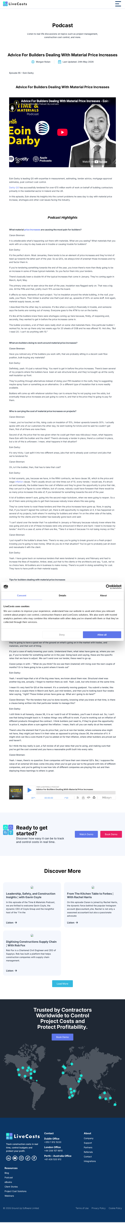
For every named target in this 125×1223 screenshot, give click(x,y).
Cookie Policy (115, 1208)
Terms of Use (82, 1208)
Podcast (9, 1177)
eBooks (8, 1182)
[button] (62, 983)
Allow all (102, 634)
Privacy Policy (99, 1208)
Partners (88, 1147)
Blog (7, 1173)
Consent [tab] (21, 595)
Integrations (90, 1161)
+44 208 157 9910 (53, 1150)
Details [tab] (62, 595)
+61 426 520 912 (52, 1159)
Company (88, 1138)
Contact (88, 1156)
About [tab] (103, 595)
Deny (62, 634)
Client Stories (11, 1186)
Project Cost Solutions (15, 1191)
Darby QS (14, 187)
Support (88, 1143)
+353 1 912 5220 (52, 1142)
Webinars (9, 1195)
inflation (19, 481)
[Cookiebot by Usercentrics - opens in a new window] (108, 586)
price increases (32, 229)
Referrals (88, 1152)
